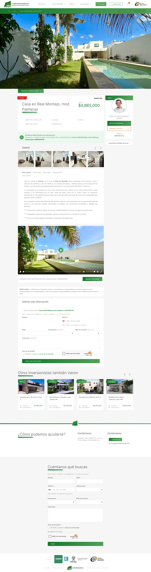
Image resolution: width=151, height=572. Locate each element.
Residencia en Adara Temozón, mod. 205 (116, 398)
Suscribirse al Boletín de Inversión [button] (120, 143)
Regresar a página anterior (30, 91)
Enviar (53, 544)
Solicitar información (92, 279)
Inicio (14, 11)
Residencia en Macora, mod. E (60, 397)
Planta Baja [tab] (37, 172)
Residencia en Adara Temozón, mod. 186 (86, 398)
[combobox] (65, 321)
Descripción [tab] (26, 172)
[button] (44, 4)
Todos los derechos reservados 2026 (97, 568)
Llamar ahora (116, 4)
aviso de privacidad (47, 354)
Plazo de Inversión (81, 330)
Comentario (26, 338)
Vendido (22, 98)
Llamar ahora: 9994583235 (34, 139)
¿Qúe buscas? (80, 486)
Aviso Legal (46, 568)
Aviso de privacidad (28, 351)
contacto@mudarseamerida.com (119, 443)
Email (23, 330)
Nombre (24, 317)
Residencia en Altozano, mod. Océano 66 (30, 398)
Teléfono (64, 317)
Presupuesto (52, 330)
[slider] (50, 272)
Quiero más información (33, 361)
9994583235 (116, 439)
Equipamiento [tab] (58, 172)
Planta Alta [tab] (47, 172)
